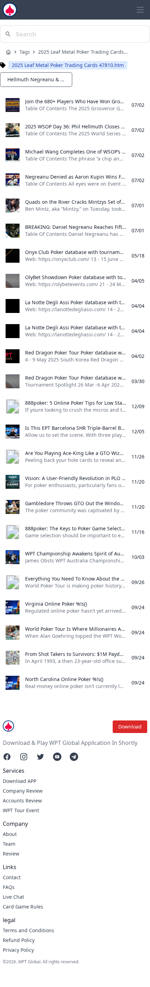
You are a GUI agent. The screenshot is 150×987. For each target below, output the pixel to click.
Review (11, 853)
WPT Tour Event (21, 810)
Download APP (19, 781)
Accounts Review (22, 800)
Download (130, 726)
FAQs (9, 887)
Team (9, 843)
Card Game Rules (23, 906)
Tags (25, 51)
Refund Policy (19, 940)
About (10, 834)
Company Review (23, 790)
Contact (12, 877)
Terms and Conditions (28, 930)
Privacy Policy (18, 950)
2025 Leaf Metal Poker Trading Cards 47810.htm (81, 51)
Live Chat (13, 896)
